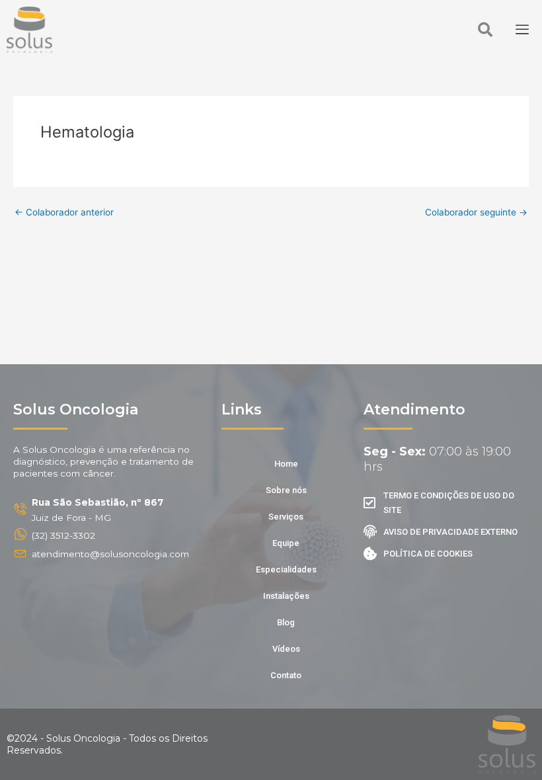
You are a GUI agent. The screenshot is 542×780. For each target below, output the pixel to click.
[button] (485, 29)
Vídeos (286, 649)
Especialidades (286, 569)
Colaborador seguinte (476, 212)
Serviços (285, 517)
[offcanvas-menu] (522, 30)
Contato (285, 675)
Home (286, 464)
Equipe (285, 543)
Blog (286, 622)
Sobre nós (286, 490)
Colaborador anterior (64, 212)
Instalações (286, 596)
